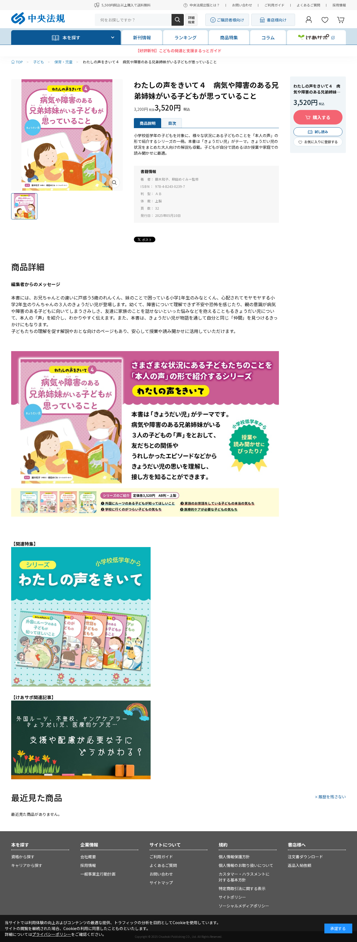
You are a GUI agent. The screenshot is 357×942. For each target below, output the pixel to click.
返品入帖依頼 (299, 865)
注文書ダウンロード (305, 856)
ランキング (185, 37)
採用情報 (339, 5)
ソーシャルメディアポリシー (244, 906)
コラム (268, 37)
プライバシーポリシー (51, 934)
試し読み (321, 131)
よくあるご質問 (308, 5)
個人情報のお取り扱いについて (246, 865)
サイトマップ (161, 882)
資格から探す (23, 856)
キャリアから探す (26, 865)
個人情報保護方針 (234, 856)
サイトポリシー (232, 897)
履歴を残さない (332, 796)
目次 (172, 123)
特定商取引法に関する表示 (242, 888)
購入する (322, 117)
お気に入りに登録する (321, 141)
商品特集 (229, 37)
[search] (178, 20)
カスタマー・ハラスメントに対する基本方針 (244, 877)
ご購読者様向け (230, 20)
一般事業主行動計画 (97, 874)
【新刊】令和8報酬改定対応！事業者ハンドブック (178, 50)
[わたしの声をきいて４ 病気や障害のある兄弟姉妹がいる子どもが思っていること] (67, 135)
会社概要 (88, 856)
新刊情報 (142, 37)
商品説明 (147, 123)
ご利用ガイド (274, 5)
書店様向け (276, 20)
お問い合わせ (242, 5)
